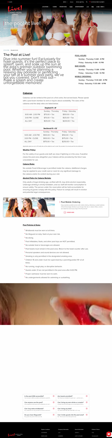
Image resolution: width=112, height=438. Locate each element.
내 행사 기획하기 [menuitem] (100, 6)
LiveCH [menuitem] (10, 2)
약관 (93, 432)
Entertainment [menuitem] (79, 6)
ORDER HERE (70, 212)
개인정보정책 (95, 436)
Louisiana (44, 432)
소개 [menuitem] (88, 6)
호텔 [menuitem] (92, 6)
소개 (59, 432)
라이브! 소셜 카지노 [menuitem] (80, 2)
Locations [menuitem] (45, 6)
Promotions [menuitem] (63, 6)
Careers (60, 436)
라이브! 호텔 (6, 50)
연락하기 (77, 432)
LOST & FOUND (79, 436)
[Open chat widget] (108, 434)
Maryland (44, 436)
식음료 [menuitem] (71, 6)
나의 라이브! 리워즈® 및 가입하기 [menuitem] (97, 2)
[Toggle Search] (87, 1)
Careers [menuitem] (71, 2)
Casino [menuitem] (55, 6)
